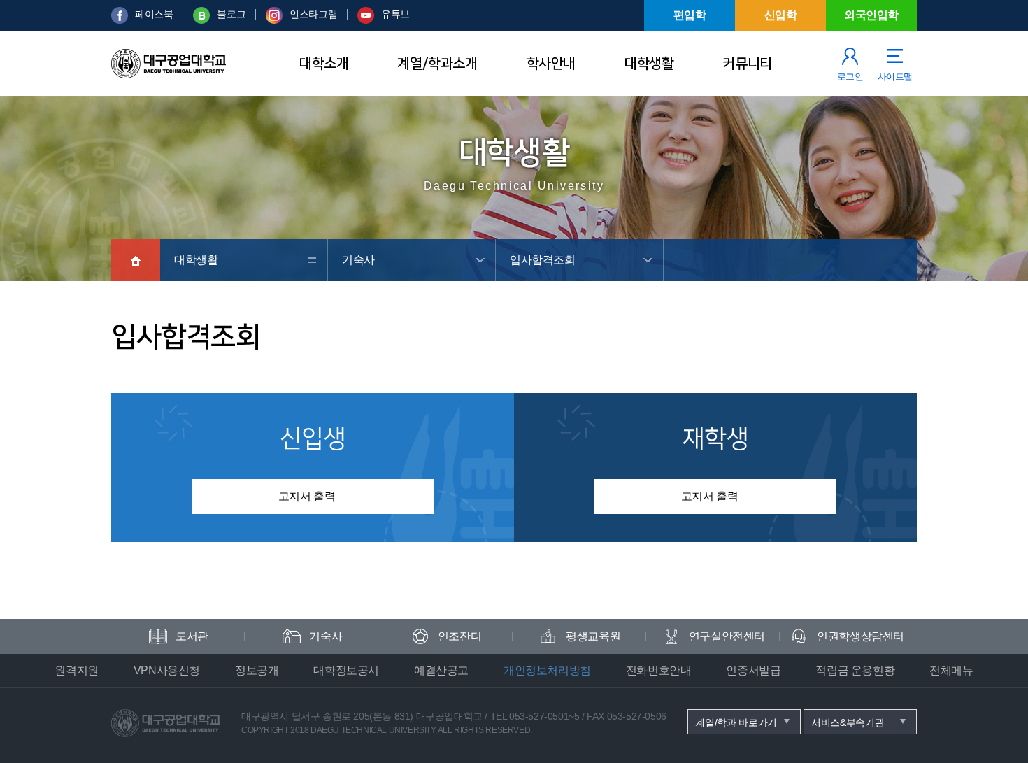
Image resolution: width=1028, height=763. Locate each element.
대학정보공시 (346, 670)
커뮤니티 (746, 63)
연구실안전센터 (727, 636)
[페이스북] (119, 20)
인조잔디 (459, 636)
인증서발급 (753, 670)
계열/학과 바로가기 (736, 722)
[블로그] (201, 20)
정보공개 (256, 670)
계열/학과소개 (437, 63)
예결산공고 (441, 670)
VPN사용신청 (167, 670)
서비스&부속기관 (847, 722)
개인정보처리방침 (547, 670)
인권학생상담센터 (860, 636)
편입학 (689, 15)
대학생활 (648, 63)
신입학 (780, 15)
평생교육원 (593, 636)
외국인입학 (871, 15)
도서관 (192, 636)
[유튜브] (365, 20)
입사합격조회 (543, 260)
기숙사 (358, 260)
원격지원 (76, 670)
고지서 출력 (307, 496)
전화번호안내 (659, 670)
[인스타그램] (274, 20)
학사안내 (551, 63)
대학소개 (323, 63)
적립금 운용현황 (854, 670)
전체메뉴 (951, 670)
